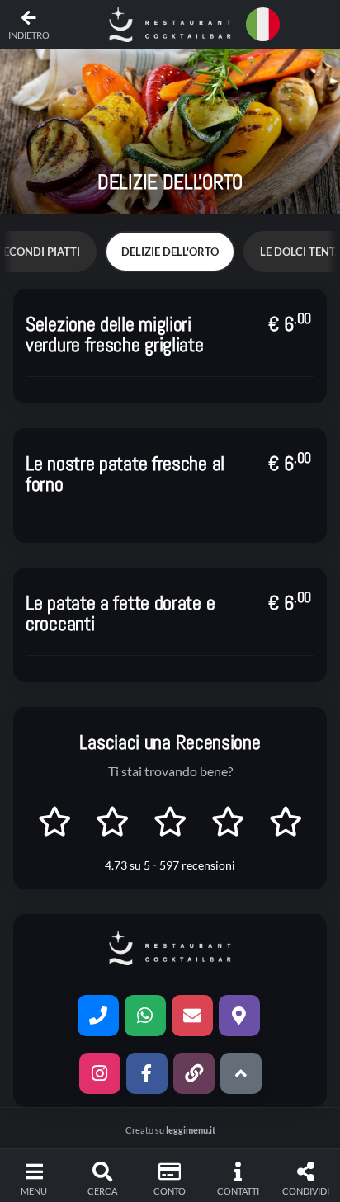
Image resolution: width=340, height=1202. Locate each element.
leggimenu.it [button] (190, 1129)
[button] (170, 24)
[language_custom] (265, 24)
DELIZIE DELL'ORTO (170, 251)
